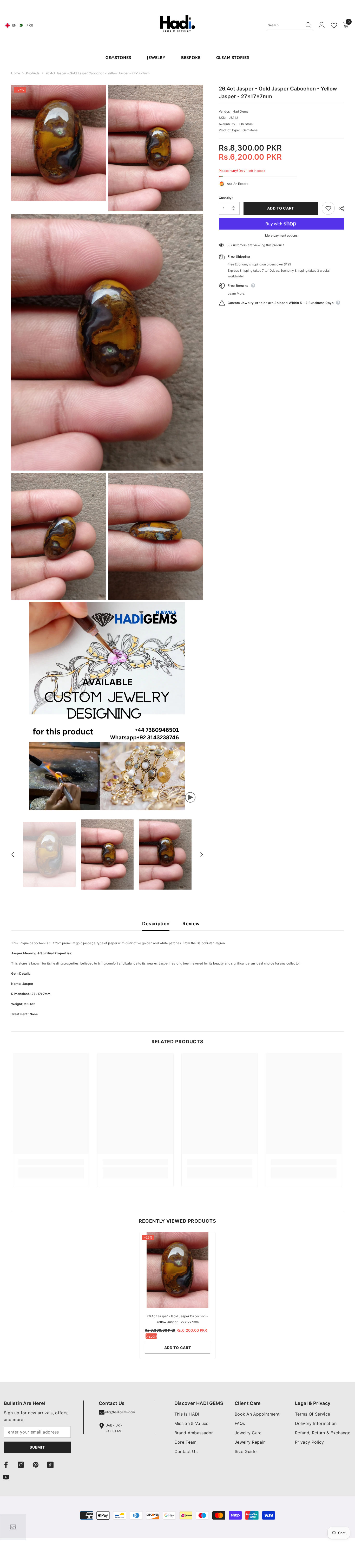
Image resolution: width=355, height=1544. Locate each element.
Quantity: (226, 198)
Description (155, 923)
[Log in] (322, 25)
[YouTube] (6, 1477)
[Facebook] (6, 1464)
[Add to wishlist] (328, 208)
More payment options (281, 235)
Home (15, 73)
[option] (49, 855)
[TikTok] (50, 1464)
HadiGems (240, 111)
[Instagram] (20, 1464)
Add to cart (280, 208)
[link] (51, 1162)
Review (191, 923)
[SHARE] (339, 208)
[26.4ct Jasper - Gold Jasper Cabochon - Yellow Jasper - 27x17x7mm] (177, 1270)
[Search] (290, 25)
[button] (13, 854)
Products (33, 73)
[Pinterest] (35, 1464)
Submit (37, 1447)
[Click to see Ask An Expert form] (13, 1527)
